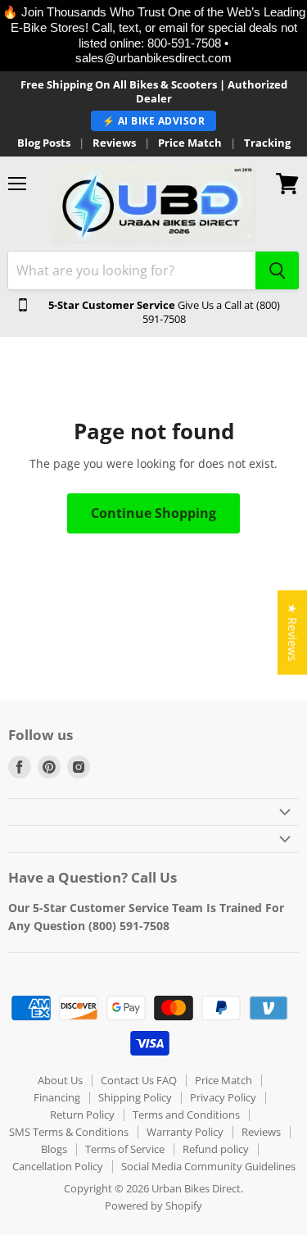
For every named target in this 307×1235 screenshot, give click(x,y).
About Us (60, 1080)
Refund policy (216, 1149)
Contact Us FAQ (139, 1080)
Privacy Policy (223, 1097)
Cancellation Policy (57, 1166)
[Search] (277, 270)
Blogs (54, 1149)
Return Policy (82, 1114)
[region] (153, 35)
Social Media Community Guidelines (208, 1166)
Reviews (114, 143)
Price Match (190, 143)
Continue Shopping (153, 513)
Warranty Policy (185, 1131)
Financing (57, 1097)
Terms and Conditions (186, 1114)
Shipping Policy (135, 1097)
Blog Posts (43, 143)
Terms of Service (125, 1149)
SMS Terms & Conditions (69, 1131)
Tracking (267, 143)
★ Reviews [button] (292, 632)
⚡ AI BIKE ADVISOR (153, 121)
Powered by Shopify (153, 1205)
